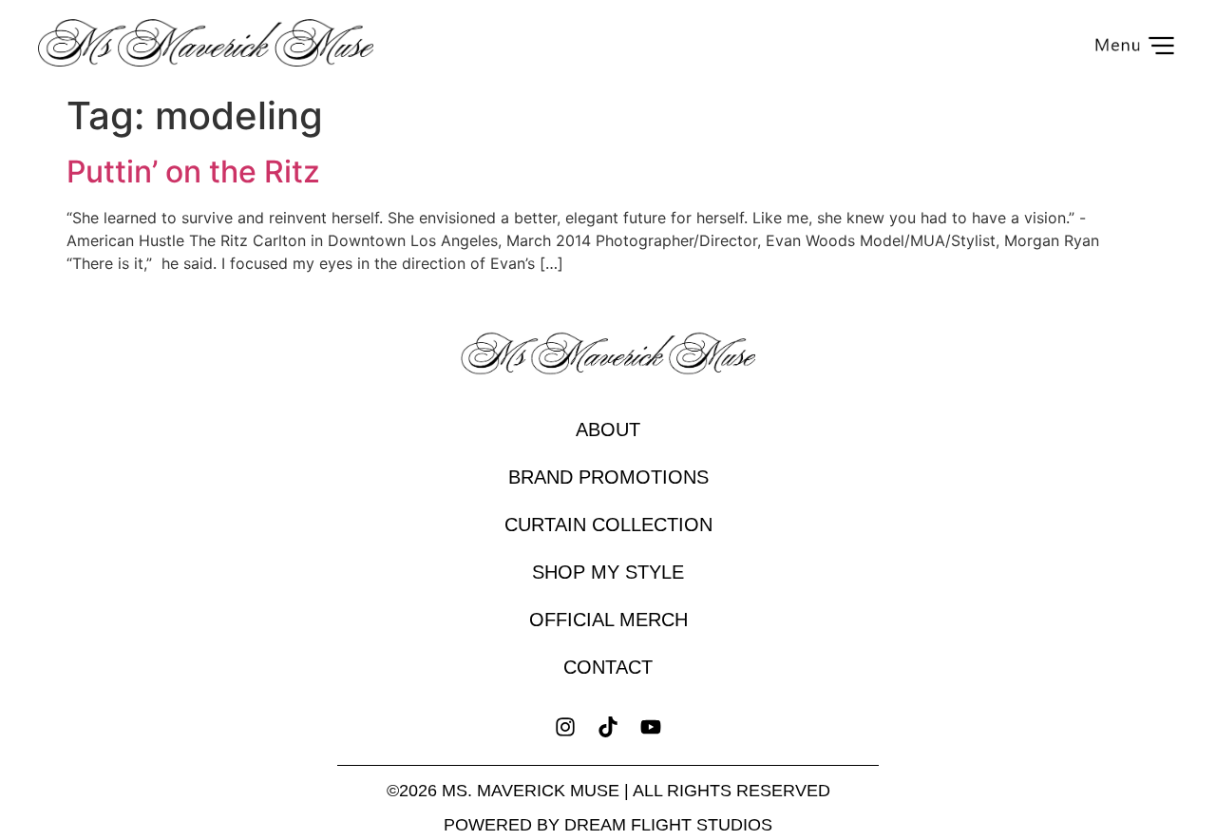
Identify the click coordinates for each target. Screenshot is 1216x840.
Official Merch (608, 619)
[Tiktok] (607, 726)
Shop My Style (608, 572)
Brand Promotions (608, 477)
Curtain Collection (608, 524)
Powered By (608, 824)
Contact (608, 667)
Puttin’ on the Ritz (193, 171)
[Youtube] (651, 726)
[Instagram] (564, 726)
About (608, 429)
